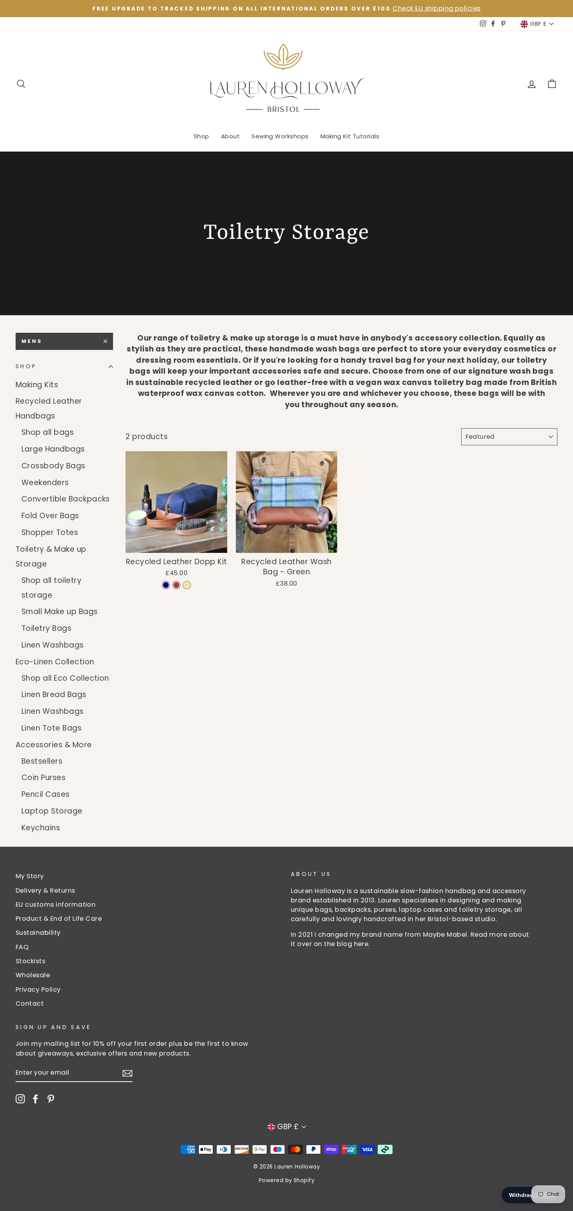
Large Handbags (53, 449)
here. (362, 943)
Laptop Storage (52, 811)
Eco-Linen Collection (55, 662)
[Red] (176, 585)
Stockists (30, 961)
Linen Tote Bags (51, 728)
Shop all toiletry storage (51, 587)
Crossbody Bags (53, 466)
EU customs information (56, 904)
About (230, 136)
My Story (30, 876)
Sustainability (38, 932)
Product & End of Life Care (59, 918)
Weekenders (45, 482)
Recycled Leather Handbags (49, 408)
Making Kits (37, 385)
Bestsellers (41, 761)
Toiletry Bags (46, 628)
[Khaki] (187, 585)
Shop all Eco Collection (65, 678)
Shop (201, 136)
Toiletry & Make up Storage (51, 556)
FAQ (22, 947)
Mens (31, 341)
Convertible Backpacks (65, 499)
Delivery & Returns (45, 890)
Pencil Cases (45, 794)
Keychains (40, 828)
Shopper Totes (49, 532)
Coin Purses (43, 777)
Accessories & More (54, 745)
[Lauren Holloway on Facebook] (35, 1098)
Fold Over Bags (50, 515)
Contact (30, 1003)
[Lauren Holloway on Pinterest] (50, 1098)
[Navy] (166, 585)
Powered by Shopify (287, 1180)
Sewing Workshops (280, 136)
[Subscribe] (127, 1073)
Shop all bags (47, 432)
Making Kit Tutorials (350, 136)
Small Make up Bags (59, 611)
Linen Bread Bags (54, 694)
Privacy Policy (38, 989)
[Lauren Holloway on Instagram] (20, 1098)
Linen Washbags (52, 645)
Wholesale (33, 975)
